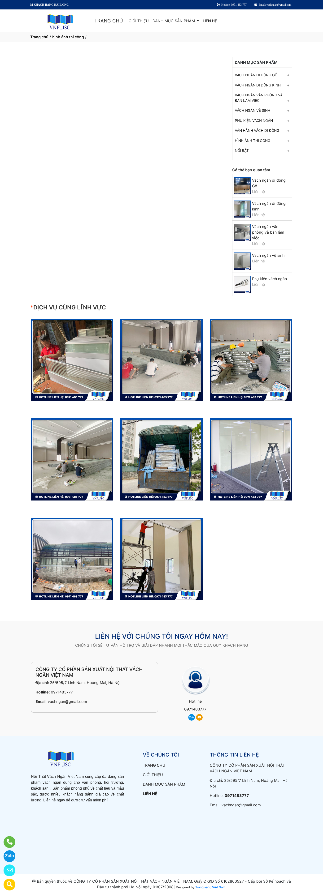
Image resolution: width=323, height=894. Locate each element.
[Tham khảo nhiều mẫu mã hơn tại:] (6, 884)
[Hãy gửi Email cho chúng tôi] (6, 870)
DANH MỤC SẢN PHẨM (174, 20)
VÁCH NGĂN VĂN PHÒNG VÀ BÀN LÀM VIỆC (259, 98)
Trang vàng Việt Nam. (210, 887)
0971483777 (62, 692)
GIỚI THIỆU (139, 20)
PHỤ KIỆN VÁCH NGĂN (254, 120)
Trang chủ (39, 36)
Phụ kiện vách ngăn (269, 278)
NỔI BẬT (242, 150)
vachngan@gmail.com (67, 701)
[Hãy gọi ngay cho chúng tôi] (6, 842)
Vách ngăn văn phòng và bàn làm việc (268, 232)
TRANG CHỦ (108, 21)
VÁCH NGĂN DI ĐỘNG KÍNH (258, 85)
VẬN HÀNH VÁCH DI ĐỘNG (257, 130)
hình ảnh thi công (68, 36)
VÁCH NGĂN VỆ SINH (252, 110)
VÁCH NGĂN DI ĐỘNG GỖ (256, 75)
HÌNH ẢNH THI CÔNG (252, 140)
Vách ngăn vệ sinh (268, 255)
